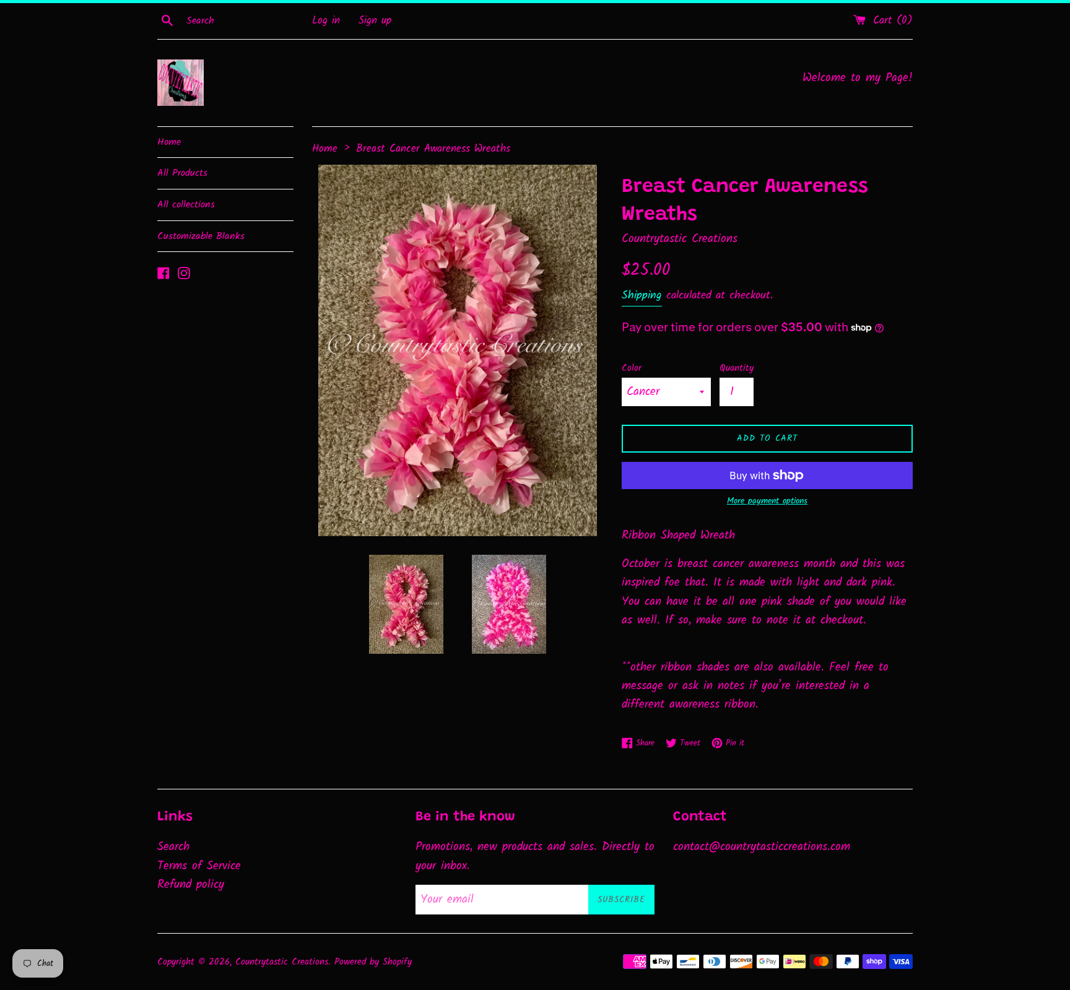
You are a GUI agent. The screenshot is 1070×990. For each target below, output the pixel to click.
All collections (186, 204)
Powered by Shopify (373, 962)
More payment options (767, 501)
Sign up (375, 20)
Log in (326, 20)
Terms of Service (199, 866)
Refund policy (190, 884)
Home (169, 142)
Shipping (642, 296)
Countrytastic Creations (281, 962)
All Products (182, 173)
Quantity (737, 368)
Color (632, 368)
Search (173, 847)
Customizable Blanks (201, 236)
